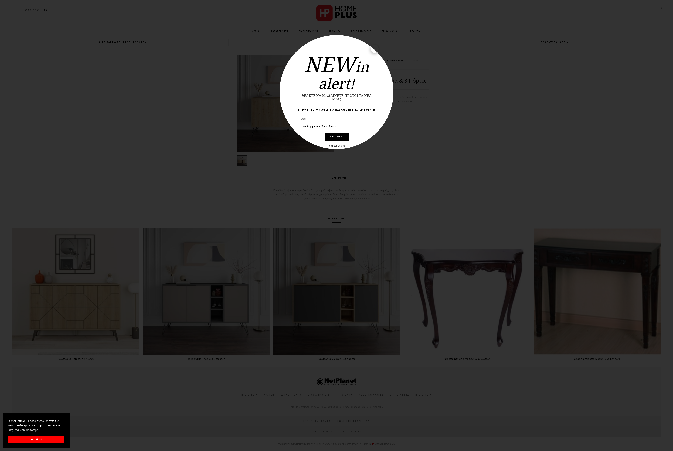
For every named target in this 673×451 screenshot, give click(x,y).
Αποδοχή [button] (36, 439)
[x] (375, 49)
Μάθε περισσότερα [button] (26, 430)
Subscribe (335, 136)
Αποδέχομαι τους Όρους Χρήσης (319, 126)
